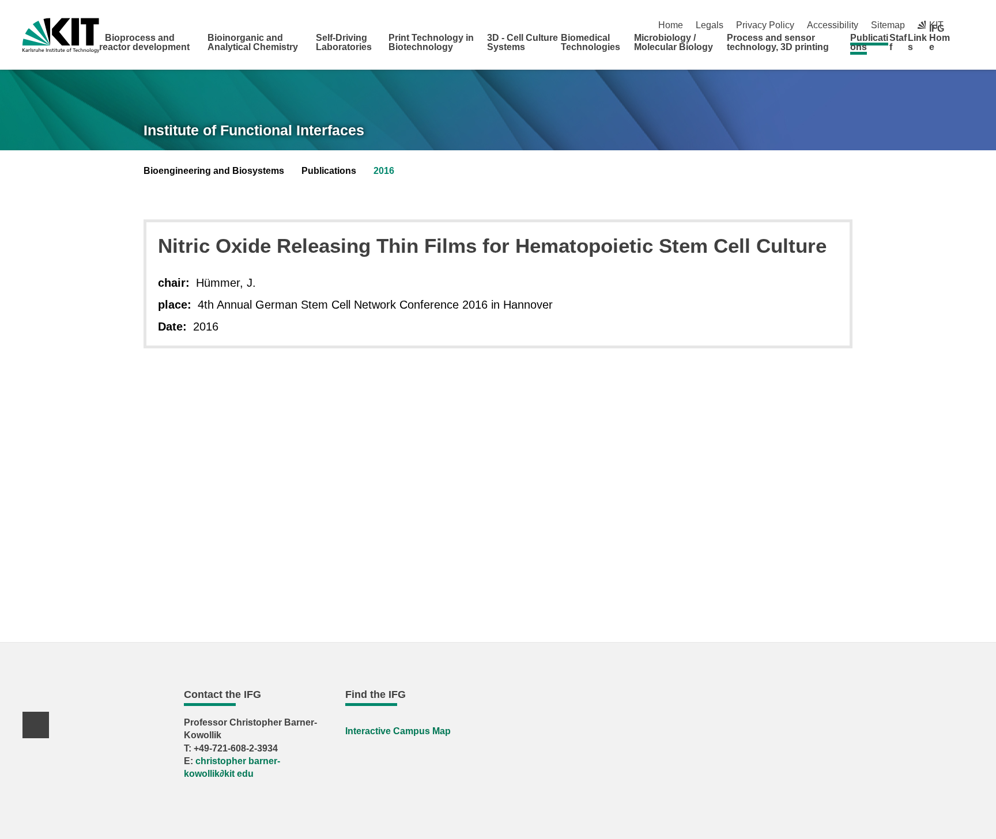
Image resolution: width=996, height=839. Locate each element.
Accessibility (832, 25)
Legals (709, 25)
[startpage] (969, 46)
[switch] (969, 25)
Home (670, 25)
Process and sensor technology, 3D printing (778, 42)
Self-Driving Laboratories (344, 42)
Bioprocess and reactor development (144, 42)
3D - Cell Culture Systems (522, 42)
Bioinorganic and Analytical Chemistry (252, 42)
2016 (383, 171)
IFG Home (939, 38)
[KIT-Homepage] (60, 35)
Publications (869, 42)
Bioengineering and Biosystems (214, 171)
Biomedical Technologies (590, 42)
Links (917, 42)
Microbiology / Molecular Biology (673, 42)
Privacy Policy (765, 25)
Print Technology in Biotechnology (431, 42)
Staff (898, 42)
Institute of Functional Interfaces (254, 130)
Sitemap (888, 25)
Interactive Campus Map (398, 731)
